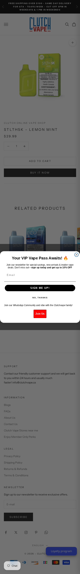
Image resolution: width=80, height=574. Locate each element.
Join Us (40, 313)
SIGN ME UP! (40, 288)
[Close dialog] (76, 255)
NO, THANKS (40, 298)
